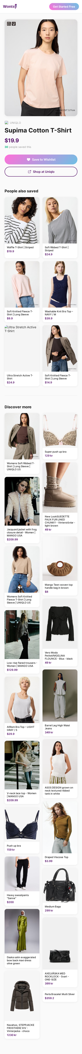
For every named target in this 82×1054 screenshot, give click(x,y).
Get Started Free (64, 6)
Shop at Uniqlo (44, 172)
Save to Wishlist (43, 159)
